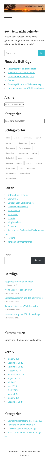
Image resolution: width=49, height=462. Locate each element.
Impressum (13, 214)
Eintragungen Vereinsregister (21, 203)
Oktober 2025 (14, 370)
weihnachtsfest (12, 178)
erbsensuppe (22, 143)
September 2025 (16, 374)
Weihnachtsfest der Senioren (21, 72)
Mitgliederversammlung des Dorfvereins (23, 298)
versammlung (11, 173)
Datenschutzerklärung (18, 195)
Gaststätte (10, 153)
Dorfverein (13, 199)
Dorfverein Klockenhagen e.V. (21, 424)
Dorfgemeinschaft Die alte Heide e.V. (25, 421)
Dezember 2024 (15, 402)
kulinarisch (10, 158)
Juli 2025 (12, 382)
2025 (8, 137)
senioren (38, 163)
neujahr (19, 163)
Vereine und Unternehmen (20, 241)
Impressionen (14, 210)
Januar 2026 (13, 359)
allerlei (16, 137)
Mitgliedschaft (14, 222)
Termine (11, 238)
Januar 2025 (13, 398)
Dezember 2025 (15, 362)
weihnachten (25, 173)
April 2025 (13, 390)
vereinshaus (31, 168)
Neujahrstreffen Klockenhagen (22, 68)
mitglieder (30, 158)
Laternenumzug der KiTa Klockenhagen (26, 88)
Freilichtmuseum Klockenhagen (22, 428)
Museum (9, 163)
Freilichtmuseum (25, 148)
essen (33, 143)
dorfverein (10, 143)
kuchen (34, 153)
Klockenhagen (23, 153)
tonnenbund (10, 168)
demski (38, 137)
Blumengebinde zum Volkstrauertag (24, 84)
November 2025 (15, 366)
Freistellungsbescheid (18, 206)
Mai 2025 (12, 386)
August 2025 (14, 378)
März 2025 (13, 394)
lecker (20, 158)
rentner (28, 163)
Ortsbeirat (12, 226)
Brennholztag (27, 137)
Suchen (7, 254)
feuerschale (10, 148)
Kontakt (11, 218)
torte (21, 168)
